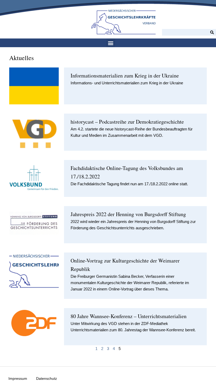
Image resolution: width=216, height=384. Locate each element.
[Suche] (212, 32)
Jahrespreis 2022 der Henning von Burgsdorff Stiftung (128, 214)
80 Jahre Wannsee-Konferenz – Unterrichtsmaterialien (128, 316)
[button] (110, 42)
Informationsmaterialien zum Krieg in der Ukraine (125, 75)
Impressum (17, 378)
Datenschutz (46, 378)
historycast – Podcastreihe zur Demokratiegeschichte (127, 121)
